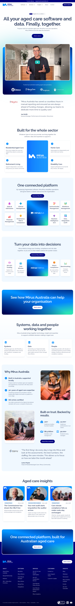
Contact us (50, 571)
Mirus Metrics (21, 574)
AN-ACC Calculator (65, 587)
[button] (24, 4)
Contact (52, 4)
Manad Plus (21, 584)
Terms (38, 602)
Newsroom (65, 577)
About (46, 4)
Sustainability (33, 602)
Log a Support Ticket (51, 574)
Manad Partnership (7, 575)
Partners (5, 578)
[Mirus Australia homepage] (10, 5)
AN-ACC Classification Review (36, 579)
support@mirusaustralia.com (41, 1)
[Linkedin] (67, 602)
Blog (64, 571)
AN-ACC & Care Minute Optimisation (37, 573)
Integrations (21, 586)
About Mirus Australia (47, 441)
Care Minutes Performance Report (36, 589)
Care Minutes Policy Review (36, 584)
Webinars (65, 574)
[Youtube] (71, 602)
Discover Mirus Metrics (37, 255)
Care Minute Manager (21, 577)
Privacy (28, 602)
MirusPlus (20, 571)
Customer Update (52, 578)
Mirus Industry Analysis (66, 580)
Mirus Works (21, 581)
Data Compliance (23, 602)
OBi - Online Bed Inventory (7, 582)
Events (64, 584)
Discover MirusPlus (37, 196)
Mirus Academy (37, 594)
